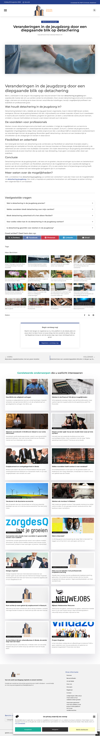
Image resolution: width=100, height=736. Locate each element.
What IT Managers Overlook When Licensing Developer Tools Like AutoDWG (15, 265)
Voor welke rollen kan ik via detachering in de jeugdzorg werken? (50, 222)
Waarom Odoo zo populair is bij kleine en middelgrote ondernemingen (37, 293)
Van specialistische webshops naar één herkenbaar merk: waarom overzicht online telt (61, 293)
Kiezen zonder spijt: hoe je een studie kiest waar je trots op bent (72, 432)
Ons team (69, 687)
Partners (69, 675)
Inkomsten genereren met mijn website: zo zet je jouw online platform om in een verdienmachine (74, 706)
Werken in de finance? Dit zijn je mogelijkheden (69, 397)
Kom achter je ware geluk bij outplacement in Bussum (26, 605)
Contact (69, 693)
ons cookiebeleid (20, 723)
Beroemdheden (71, 678)
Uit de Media (70, 681)
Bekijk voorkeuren (82, 729)
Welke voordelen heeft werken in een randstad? (70, 466)
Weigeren (55, 729)
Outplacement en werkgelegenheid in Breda (22, 466)
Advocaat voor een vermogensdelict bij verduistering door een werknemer (84, 265)
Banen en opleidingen (50, 22)
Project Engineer (58, 640)
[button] (94, 717)
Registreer (70, 690)
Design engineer (12, 571)
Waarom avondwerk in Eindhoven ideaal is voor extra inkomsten (26, 432)
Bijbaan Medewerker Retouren (63, 605)
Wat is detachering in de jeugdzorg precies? (50, 203)
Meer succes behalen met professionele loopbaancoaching (66, 571)
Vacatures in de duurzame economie (19, 501)
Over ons (69, 684)
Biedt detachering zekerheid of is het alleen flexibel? (50, 216)
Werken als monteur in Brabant (63, 501)
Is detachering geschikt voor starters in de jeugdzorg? (50, 228)
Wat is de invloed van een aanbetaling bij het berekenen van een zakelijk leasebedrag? (83, 293)
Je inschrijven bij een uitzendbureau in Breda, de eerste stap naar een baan (26, 641)
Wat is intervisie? (58, 536)
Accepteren (28, 729)
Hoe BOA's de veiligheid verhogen (18, 397)
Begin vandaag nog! (50, 327)
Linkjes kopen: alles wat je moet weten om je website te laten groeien (74, 697)
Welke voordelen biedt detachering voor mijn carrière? (50, 209)
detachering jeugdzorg (17, 179)
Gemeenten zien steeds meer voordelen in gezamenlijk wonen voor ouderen (26, 536)
